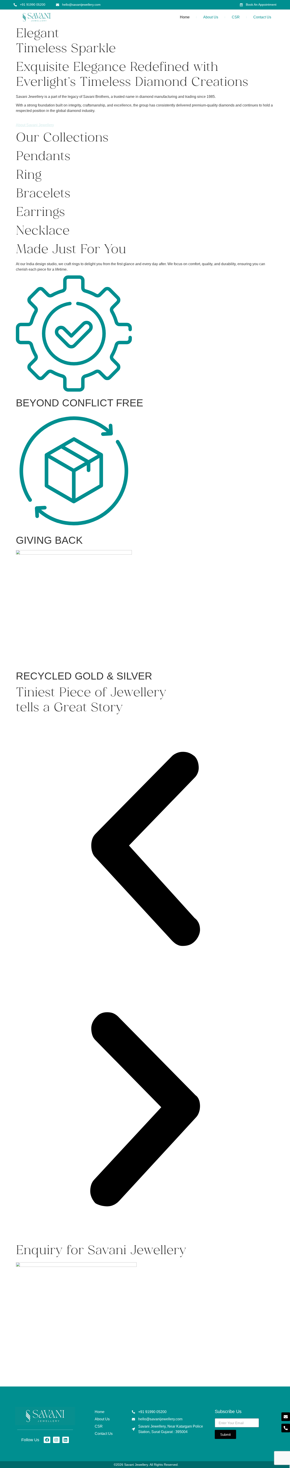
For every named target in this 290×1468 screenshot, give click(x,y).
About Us (210, 17)
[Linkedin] (65, 1440)
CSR (236, 17)
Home (185, 17)
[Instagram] (56, 1440)
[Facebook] (47, 1440)
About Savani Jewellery (35, 125)
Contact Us (262, 17)
